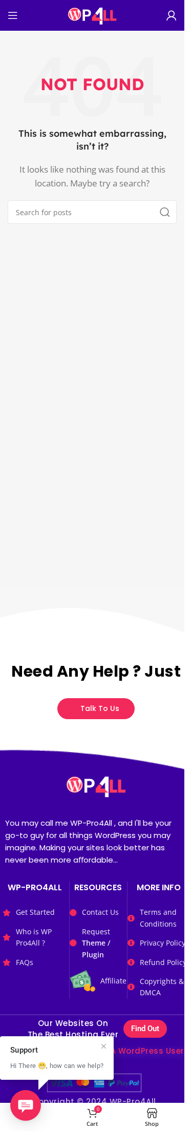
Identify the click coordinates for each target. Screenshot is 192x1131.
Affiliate (113, 981)
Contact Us (100, 912)
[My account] (171, 15)
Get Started (35, 912)
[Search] (165, 212)
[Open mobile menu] (13, 15)
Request (96, 943)
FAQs (24, 962)
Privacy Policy (162, 943)
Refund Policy (163, 962)
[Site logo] (92, 14)
